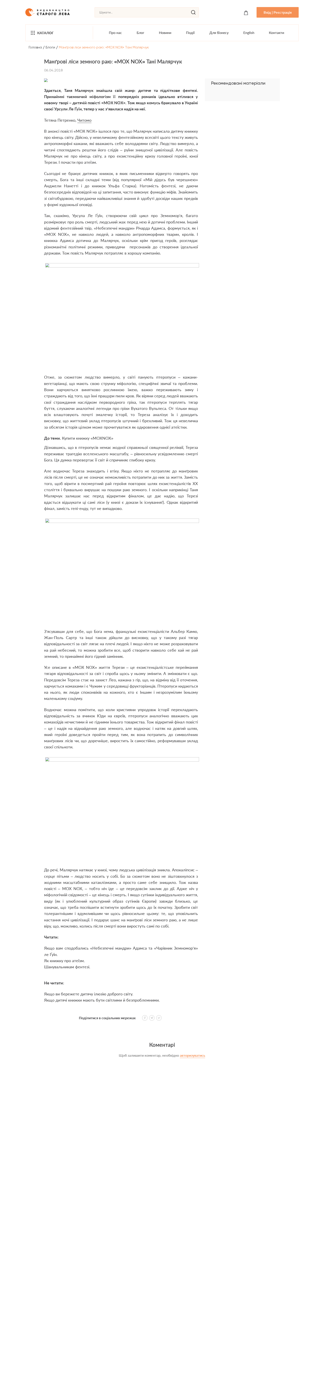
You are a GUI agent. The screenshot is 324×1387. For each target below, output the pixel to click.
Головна (35, 47)
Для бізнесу (219, 32)
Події (190, 32)
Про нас (115, 32)
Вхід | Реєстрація (278, 12)
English (248, 32)
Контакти (276, 32)
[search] (193, 12)
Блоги (50, 47)
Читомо (84, 120)
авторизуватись (192, 1055)
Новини (165, 32)
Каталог (45, 33)
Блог (140, 32)
